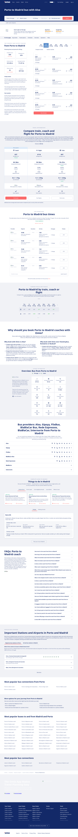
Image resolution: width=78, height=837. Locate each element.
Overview (36, 37)
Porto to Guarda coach (44, 724)
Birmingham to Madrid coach (46, 740)
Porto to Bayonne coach (27, 721)
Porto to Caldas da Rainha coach (46, 727)
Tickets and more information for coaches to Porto (16, 707)
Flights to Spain (36, 816)
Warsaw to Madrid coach (27, 740)
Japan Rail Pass (63, 808)
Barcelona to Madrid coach (10, 740)
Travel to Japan (63, 810)
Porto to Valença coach (9, 735)
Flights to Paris (35, 810)
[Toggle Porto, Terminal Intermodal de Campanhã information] (71, 657)
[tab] (39, 49)
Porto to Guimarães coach (28, 729)
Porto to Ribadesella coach (28, 732)
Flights (22, 2)
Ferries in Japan (50, 808)
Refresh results (38, 223)
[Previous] (20, 305)
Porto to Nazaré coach (61, 727)
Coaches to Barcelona (24, 814)
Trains (13, 2)
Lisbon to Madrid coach (27, 737)
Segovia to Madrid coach (10, 765)
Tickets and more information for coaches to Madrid (51, 707)
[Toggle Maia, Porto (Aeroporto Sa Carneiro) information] (71, 667)
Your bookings (60, 2)
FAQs (48, 37)
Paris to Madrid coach (61, 735)
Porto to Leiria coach (9, 732)
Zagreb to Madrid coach (61, 748)
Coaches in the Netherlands (25, 810)
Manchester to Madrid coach (63, 737)
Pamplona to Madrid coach (62, 763)
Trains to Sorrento (9, 816)
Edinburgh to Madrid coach (45, 743)
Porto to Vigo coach (43, 686)
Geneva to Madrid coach (44, 748)
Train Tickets (8, 806)
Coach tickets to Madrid (28, 772)
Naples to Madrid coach (27, 746)
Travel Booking (63, 816)
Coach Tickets (22, 806)
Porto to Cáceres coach (61, 721)
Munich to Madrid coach (10, 746)
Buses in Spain (17, 772)
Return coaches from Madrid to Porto (13, 703)
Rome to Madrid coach (9, 737)
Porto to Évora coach (61, 732)
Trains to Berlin (8, 814)
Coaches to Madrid (23, 816)
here (49, 278)
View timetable (10, 72)
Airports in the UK (64, 812)
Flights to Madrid (36, 814)
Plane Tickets (35, 806)
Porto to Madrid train (44, 703)
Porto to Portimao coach (10, 721)
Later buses (63, 274)
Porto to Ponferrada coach (28, 727)
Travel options (22, 37)
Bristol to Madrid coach (9, 748)
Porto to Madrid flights (10, 705)
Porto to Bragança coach (27, 735)
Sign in (72, 2)
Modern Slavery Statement (44, 833)
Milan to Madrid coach (44, 737)
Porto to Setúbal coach (27, 724)
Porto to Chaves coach (61, 724)
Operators (43, 37)
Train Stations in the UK (65, 814)
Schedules (30, 37)
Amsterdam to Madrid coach (63, 743)
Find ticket (10, 56)
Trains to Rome (8, 808)
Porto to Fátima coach (61, 686)
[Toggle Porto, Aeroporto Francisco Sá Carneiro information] (71, 662)
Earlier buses (15, 274)
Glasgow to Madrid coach (28, 748)
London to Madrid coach (44, 735)
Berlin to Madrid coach (44, 746)
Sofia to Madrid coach (9, 743)
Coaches (18, 2)
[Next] (71, 45)
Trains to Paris (8, 810)
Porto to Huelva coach (9, 724)
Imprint (18, 833)
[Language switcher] (52, 2)
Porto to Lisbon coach (9, 686)
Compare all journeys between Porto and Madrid (50, 705)
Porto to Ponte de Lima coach (46, 729)
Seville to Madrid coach (61, 746)
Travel (61, 806)
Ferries (26, 2)
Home (5, 772)
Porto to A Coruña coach (62, 729)
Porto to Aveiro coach (44, 721)
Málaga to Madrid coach (27, 743)
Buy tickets (14, 37)
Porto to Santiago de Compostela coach (31, 686)
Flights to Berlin (36, 808)
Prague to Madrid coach (61, 740)
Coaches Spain (22, 808)
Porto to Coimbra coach (9, 689)
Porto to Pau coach (43, 732)
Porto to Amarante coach (10, 729)
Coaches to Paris (23, 812)
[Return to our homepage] (8, 2)
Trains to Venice (8, 812)
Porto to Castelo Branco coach (11, 727)
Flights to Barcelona (37, 812)
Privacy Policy (33, 833)
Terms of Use (25, 833)
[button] (36, 18)
